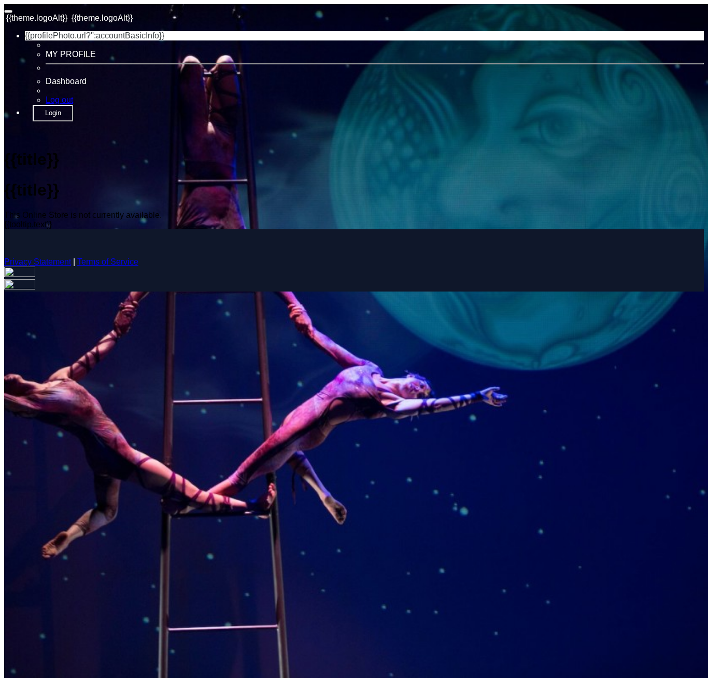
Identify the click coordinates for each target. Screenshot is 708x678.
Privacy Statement (37, 261)
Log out (59, 99)
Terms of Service (107, 261)
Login (53, 113)
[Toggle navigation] (8, 11)
